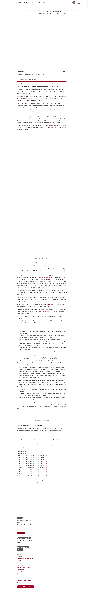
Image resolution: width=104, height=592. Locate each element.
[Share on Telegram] (42, 17)
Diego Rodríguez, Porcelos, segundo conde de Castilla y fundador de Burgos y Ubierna (25, 567)
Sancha (48, 279)
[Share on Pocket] (46, 17)
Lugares (33, 2)
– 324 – (46, 465)
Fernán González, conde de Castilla (45, 277)
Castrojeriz (19, 573)
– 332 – (46, 477)
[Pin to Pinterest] (32, 17)
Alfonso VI (19, 382)
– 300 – (46, 473)
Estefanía (29, 360)
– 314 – (46, 480)
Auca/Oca (52, 125)
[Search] (85, 4)
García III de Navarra (47, 311)
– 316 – (46, 461)
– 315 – (46, 467)
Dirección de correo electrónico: (24, 524)
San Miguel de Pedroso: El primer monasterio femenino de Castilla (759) (32, 74)
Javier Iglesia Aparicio (42, 13)
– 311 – (46, 469)
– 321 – (46, 463)
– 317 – (46, 471)
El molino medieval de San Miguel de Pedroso (27, 79)
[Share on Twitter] (30, 17)
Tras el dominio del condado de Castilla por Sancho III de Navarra (31, 355)
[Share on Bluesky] (50, 17)
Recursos (36, 7)
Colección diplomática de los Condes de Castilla (40, 445)
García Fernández (50, 304)
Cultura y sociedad (41, 2)
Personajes (27, 2)
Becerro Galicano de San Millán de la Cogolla (29, 443)
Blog (19, 7)
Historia (20, 2)
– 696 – (46, 459)
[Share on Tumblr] (36, 17)
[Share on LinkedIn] (34, 17)
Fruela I (27, 100)
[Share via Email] (55, 17)
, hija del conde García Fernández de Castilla (52, 341)
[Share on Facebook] (28, 17)
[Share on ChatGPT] (53, 17)
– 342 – (46, 455)
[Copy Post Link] (44, 17)
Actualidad (30, 7)
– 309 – (46, 457)
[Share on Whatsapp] (40, 17)
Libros (23, 7)
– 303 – (46, 475)
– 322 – (46, 482)
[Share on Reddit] (38, 17)
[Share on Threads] (48, 17)
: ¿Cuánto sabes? (25, 586)
